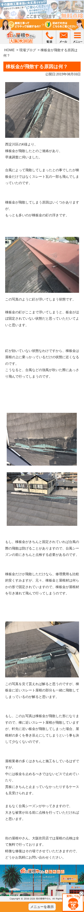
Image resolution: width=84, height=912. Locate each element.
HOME (9, 50)
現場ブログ (27, 50)
